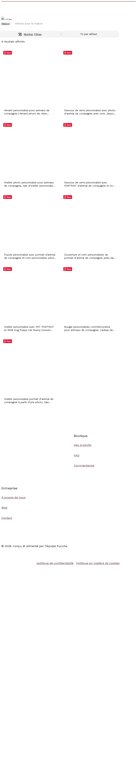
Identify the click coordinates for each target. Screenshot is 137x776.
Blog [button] (4, 507)
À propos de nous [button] (13, 497)
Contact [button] (6, 518)
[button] (55, 563)
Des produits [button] (82, 445)
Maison (5, 23)
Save (9, 52)
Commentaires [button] (84, 465)
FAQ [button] (76, 455)
